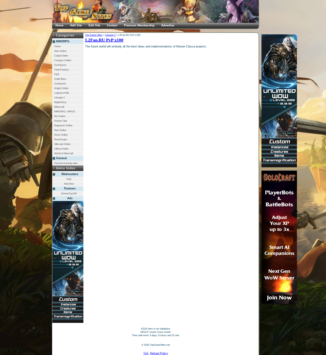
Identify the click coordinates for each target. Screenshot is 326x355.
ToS (145, 353)
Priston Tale (60, 120)
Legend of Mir (61, 93)
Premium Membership (139, 25)
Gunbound (60, 83)
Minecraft (59, 106)
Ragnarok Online (63, 125)
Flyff (56, 74)
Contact (112, 25)
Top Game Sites (93, 35)
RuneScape (60, 139)
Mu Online (59, 116)
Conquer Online (62, 60)
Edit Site (94, 25)
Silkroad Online (62, 144)
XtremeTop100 (69, 193)
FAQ (69, 179)
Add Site (76, 25)
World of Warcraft (63, 153)
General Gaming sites (66, 163)
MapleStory (60, 102)
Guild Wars (60, 79)
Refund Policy (159, 353)
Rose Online (61, 134)
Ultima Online (61, 148)
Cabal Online (61, 55)
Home (57, 46)
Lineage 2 (59, 97)
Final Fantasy (61, 69)
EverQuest (60, 65)
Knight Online (61, 88)
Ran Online (60, 130)
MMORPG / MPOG (64, 111)
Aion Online (60, 51)
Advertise (69, 183)
